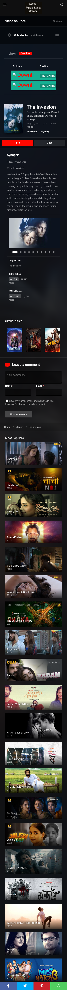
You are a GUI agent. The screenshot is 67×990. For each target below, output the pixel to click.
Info (17, 142)
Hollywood (32, 131)
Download (25, 53)
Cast (49, 142)
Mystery (45, 131)
